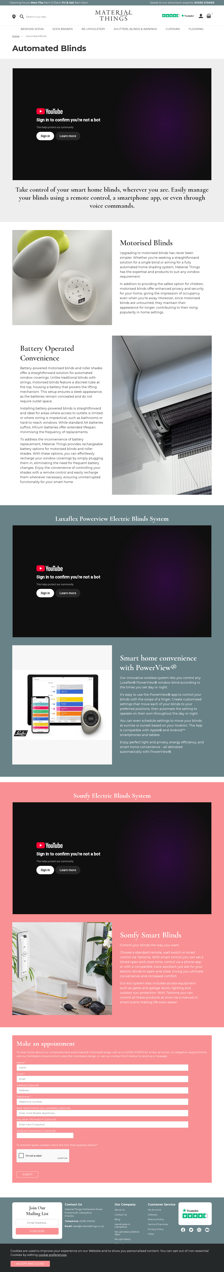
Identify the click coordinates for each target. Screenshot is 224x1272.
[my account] (200, 16)
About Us (120, 1209)
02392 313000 (204, 2)
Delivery (152, 1214)
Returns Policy (156, 1219)
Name (21, 1062)
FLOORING (196, 29)
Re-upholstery (123, 1239)
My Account (154, 1209)
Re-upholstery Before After (127, 1233)
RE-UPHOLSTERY (93, 29)
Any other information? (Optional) (36, 1119)
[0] (209, 16)
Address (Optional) (28, 1085)
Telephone (24, 1096)
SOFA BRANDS (62, 29)
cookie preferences (52, 1255)
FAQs (151, 1234)
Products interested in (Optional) (36, 1130)
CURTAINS (173, 29)
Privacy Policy (155, 1229)
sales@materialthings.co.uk (88, 1226)
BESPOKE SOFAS (32, 29)
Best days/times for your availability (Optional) (43, 1108)
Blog (117, 1219)
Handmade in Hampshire (122, 1225)
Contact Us (121, 1214)
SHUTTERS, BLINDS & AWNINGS (135, 29)
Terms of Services (158, 1224)
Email (20, 1073)
